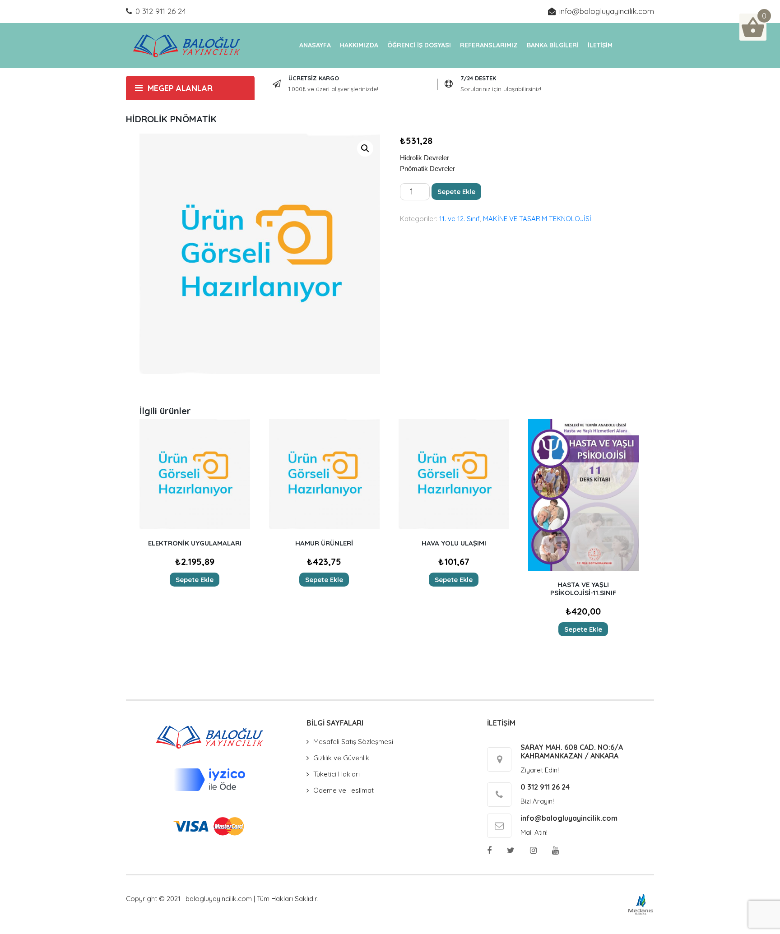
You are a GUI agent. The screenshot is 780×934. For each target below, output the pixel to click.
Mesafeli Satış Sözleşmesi (353, 741)
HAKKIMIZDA (359, 45)
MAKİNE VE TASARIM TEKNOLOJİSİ (537, 218)
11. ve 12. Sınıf (459, 218)
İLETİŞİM (600, 45)
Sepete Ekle (456, 191)
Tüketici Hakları (336, 774)
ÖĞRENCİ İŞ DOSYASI (419, 45)
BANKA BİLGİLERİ (553, 45)
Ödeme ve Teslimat (343, 790)
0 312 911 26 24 (160, 11)
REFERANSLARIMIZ (489, 45)
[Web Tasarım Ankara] (640, 904)
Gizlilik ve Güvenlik (341, 758)
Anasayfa (315, 45)
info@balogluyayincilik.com (606, 11)
